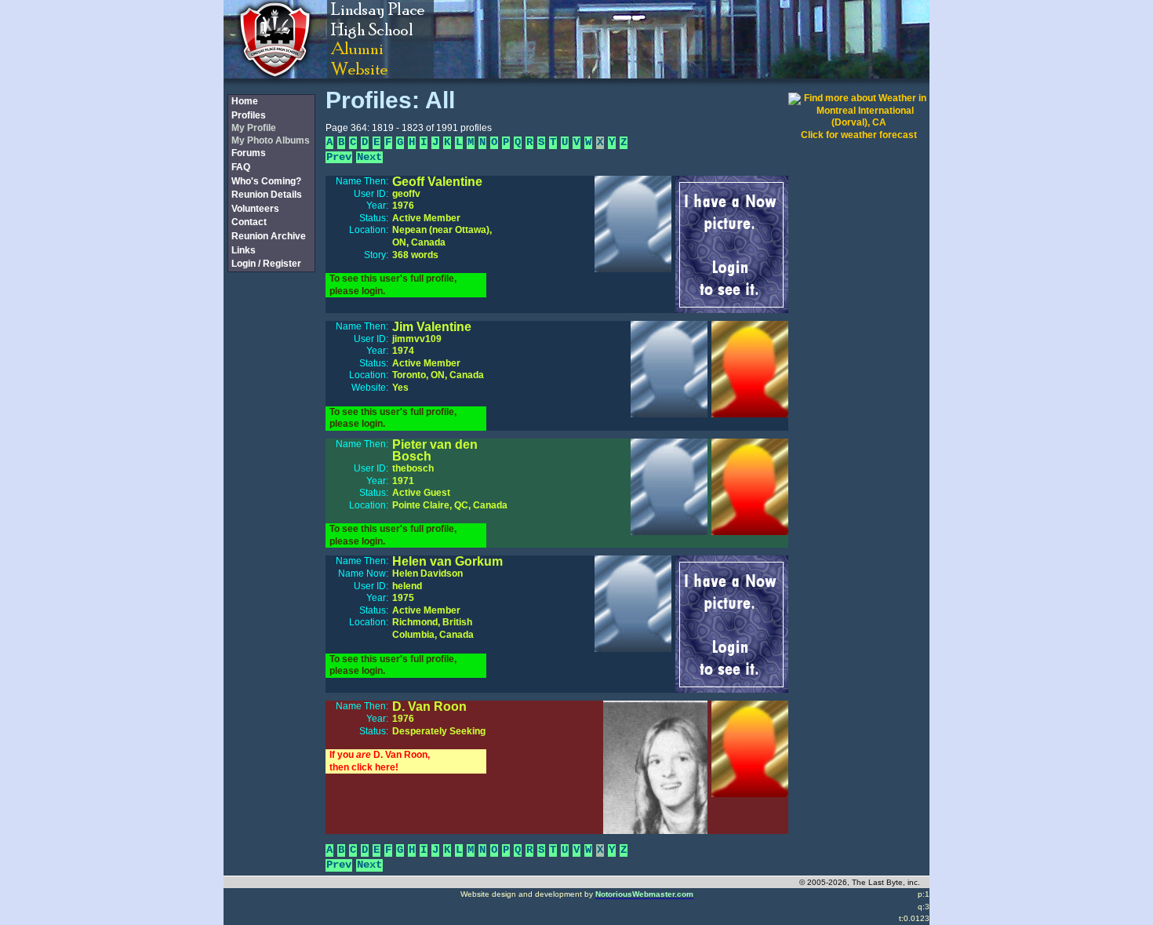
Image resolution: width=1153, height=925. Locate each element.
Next (369, 157)
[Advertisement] (271, 535)
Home (244, 101)
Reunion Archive (268, 236)
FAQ (240, 167)
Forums (248, 152)
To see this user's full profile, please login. (392, 285)
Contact (249, 222)
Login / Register (266, 263)
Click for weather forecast (859, 134)
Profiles (248, 115)
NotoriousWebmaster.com (644, 894)
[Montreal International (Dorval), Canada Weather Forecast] (858, 122)
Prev (338, 157)
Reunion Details (266, 194)
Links (243, 250)
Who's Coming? (266, 181)
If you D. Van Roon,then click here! (379, 761)
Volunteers (255, 208)
